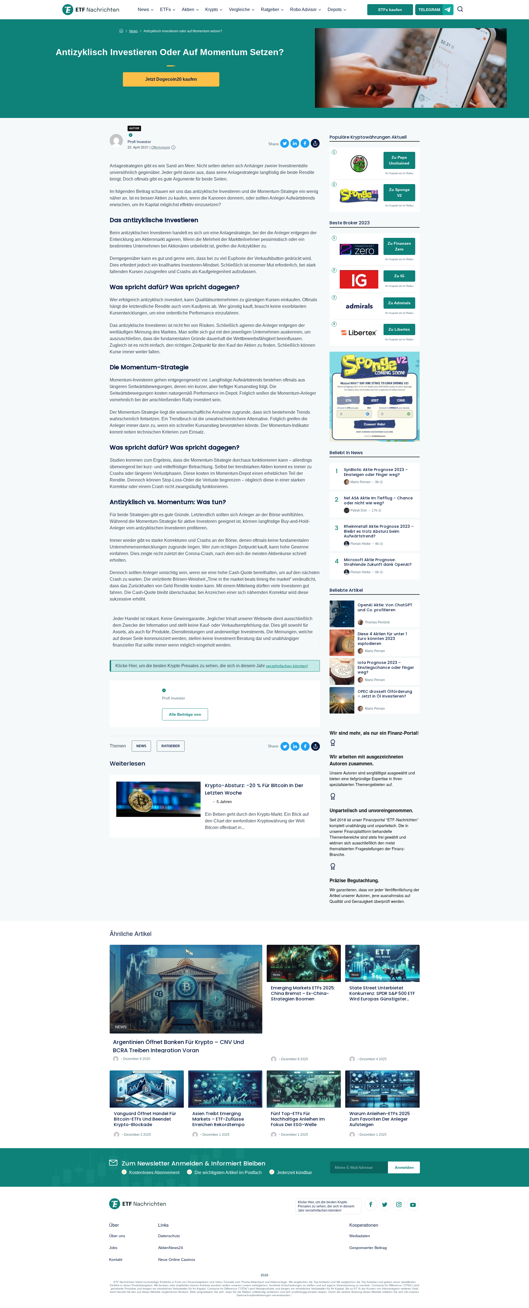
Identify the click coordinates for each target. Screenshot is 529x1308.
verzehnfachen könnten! (287, 666)
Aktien (188, 9)
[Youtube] (412, 1204)
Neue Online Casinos (176, 1259)
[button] (460, 10)
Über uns (117, 1236)
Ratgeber (270, 9)
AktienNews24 (170, 1247)
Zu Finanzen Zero (399, 246)
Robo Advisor (303, 9)
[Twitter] (384, 1204)
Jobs (113, 1247)
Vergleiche (239, 9)
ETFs (165, 9)
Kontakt (115, 1259)
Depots (335, 9)
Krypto (211, 9)
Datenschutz (169, 1236)
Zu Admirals (399, 303)
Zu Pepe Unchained (399, 160)
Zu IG (399, 276)
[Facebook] (370, 1204)
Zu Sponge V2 (399, 192)
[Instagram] (398, 1204)
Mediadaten (359, 1236)
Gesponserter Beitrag (368, 1247)
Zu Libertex (399, 329)
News (143, 9)
